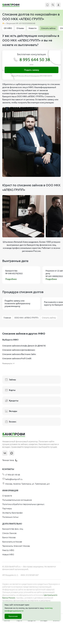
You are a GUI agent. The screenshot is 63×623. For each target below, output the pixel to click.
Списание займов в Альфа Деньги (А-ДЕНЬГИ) (24, 346)
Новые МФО (8, 554)
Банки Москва (9, 537)
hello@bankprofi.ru (13, 479)
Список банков (9, 533)
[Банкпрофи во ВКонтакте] (4, 453)
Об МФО (8, 28)
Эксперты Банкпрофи (12, 513)
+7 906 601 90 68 (12, 475)
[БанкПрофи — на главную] (12, 5)
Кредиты (13, 400)
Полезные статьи (10, 517)
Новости (33, 28)
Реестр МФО (8, 550)
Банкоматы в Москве (12, 542)
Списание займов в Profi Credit (16, 358)
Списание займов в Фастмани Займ (19, 354)
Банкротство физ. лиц (12, 529)
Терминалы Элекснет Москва (16, 546)
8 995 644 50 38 (34, 59)
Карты (12, 390)
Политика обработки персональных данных (23, 504)
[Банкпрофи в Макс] (11, 453)
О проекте (7, 496)
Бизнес (12, 421)
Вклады (13, 411)
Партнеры (7, 508)
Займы (12, 379)
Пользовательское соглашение (17, 500)
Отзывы (20, 28)
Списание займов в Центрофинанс (18, 350)
